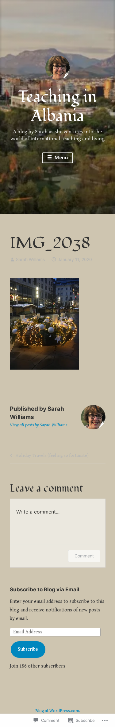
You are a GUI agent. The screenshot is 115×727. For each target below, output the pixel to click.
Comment (84, 555)
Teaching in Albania (57, 106)
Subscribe (28, 649)
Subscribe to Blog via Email (44, 589)
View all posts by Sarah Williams (38, 425)
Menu (60, 158)
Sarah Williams (30, 259)
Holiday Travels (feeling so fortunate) (48, 457)
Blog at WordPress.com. (57, 710)
